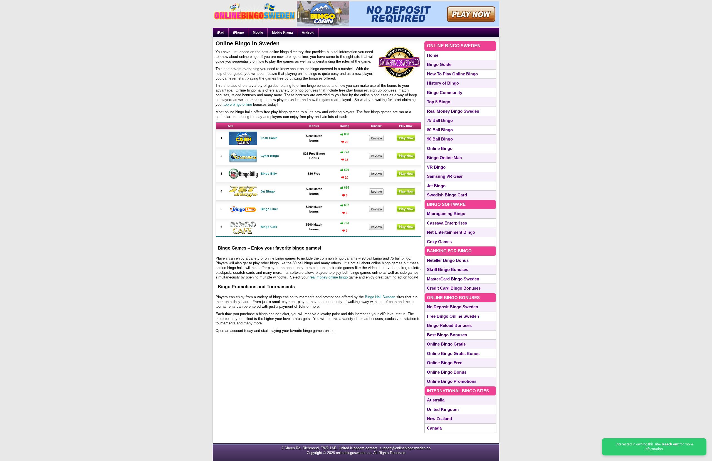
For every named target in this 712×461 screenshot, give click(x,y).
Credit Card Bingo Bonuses (454, 288)
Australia (435, 400)
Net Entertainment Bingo (451, 232)
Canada (434, 428)
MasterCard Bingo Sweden (453, 279)
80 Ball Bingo (440, 129)
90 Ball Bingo (440, 139)
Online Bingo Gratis (446, 344)
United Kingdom (443, 409)
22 (346, 142)
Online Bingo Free (444, 362)
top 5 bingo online (238, 104)
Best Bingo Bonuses (447, 334)
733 (346, 223)
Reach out (670, 444)
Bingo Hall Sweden (380, 297)
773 (346, 152)
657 (346, 205)
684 (346, 187)
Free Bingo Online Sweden (453, 316)
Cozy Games (439, 241)
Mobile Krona (282, 32)
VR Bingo (436, 167)
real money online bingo (329, 277)
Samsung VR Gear (445, 176)
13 (346, 159)
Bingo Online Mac (444, 157)
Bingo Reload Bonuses (449, 325)
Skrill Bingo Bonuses (447, 269)
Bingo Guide (439, 64)
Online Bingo (440, 148)
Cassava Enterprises (447, 223)
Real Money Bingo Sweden (453, 111)
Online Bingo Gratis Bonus (453, 353)
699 (346, 169)
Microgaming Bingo (446, 213)
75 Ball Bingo (440, 120)
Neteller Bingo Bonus (448, 260)
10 (346, 177)
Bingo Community (444, 92)
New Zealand (439, 418)
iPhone (238, 32)
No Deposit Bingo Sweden (452, 306)
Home (432, 55)
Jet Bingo (436, 185)
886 (346, 134)
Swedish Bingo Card (447, 195)
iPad (220, 32)
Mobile (258, 32)
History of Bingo (443, 83)
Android (308, 32)
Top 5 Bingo (438, 101)
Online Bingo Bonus (446, 372)
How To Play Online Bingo (452, 74)
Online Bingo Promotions (451, 381)
